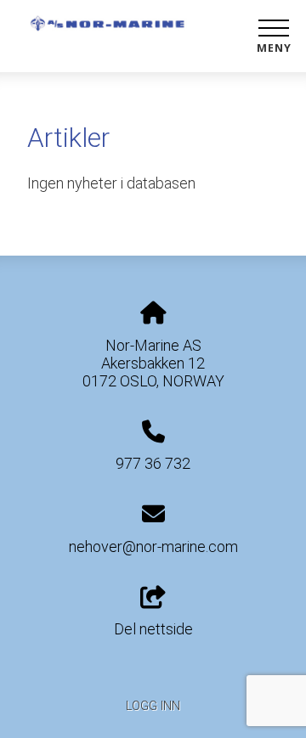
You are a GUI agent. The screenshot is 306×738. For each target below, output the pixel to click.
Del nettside (153, 629)
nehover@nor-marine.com (153, 546)
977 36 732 (153, 463)
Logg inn (153, 706)
